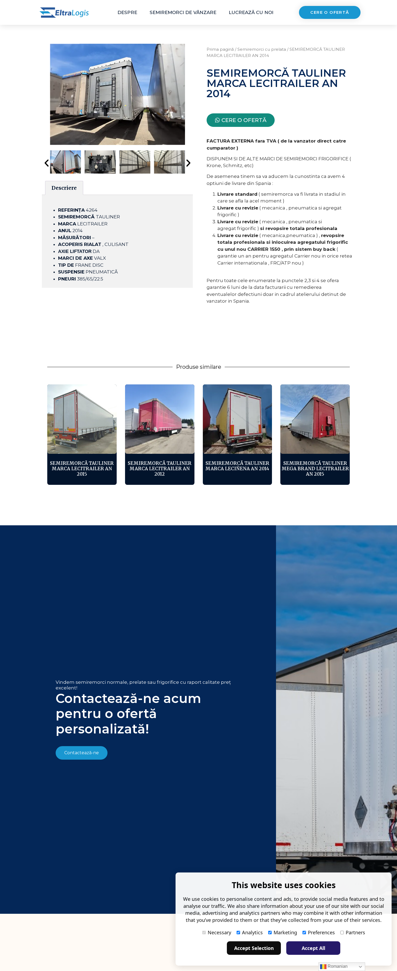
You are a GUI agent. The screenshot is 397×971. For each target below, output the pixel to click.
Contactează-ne (81, 752)
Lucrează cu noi (251, 12)
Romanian (337, 966)
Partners (355, 932)
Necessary (219, 932)
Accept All (313, 948)
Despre (127, 12)
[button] (46, 163)
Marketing (285, 932)
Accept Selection (254, 948)
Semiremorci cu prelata (261, 49)
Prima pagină (220, 49)
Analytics (252, 932)
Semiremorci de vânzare (183, 12)
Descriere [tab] (64, 188)
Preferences (321, 932)
